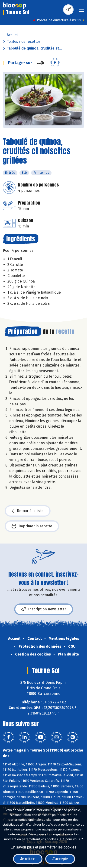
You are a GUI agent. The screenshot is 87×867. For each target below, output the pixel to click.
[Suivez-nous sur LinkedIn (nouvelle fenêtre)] (24, 737)
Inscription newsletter (47, 609)
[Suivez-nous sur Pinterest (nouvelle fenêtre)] (72, 737)
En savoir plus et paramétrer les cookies (43, 847)
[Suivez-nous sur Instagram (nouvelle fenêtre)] (56, 737)
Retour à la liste (30, 511)
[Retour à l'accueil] (14, 5)
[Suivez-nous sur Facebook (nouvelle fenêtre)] (8, 737)
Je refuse (27, 859)
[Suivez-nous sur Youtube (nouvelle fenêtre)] (40, 737)
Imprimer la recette (35, 526)
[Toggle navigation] (81, 11)
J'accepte (60, 859)
